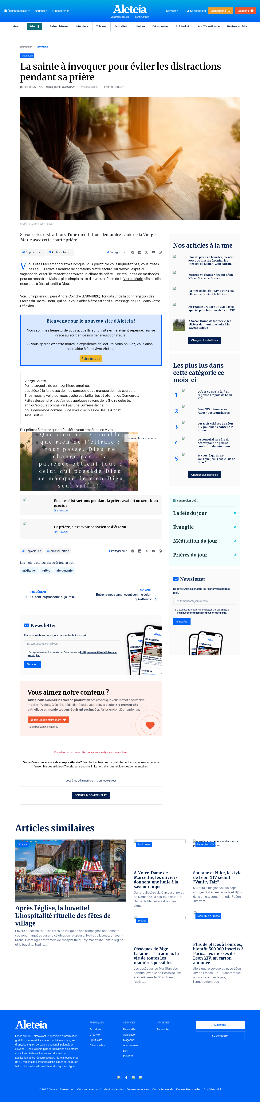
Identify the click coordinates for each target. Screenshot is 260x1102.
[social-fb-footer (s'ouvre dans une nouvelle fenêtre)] (126, 1078)
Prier (32, 26)
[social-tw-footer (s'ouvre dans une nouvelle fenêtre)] (133, 1078)
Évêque (142, 920)
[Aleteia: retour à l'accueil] (130, 8)
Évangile (183, 527)
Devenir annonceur (138, 1089)
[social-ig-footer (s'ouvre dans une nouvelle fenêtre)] (141, 1078)
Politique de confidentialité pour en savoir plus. (202, 612)
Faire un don (91, 359)
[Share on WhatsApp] (160, 252)
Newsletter (129, 1029)
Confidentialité (212, 1089)
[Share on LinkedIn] (139, 252)
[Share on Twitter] (146, 252)
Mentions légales (114, 1089)
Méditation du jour (195, 541)
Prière (46, 570)
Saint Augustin (142, 16)
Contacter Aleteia (162, 1089)
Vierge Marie (133, 279)
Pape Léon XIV (205, 844)
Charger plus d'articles (204, 340)
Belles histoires (59, 26)
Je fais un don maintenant (45, 720)
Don (125, 1050)
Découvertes (160, 26)
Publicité (128, 1056)
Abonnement (131, 1045)
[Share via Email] (153, 252)
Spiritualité (182, 26)
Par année (163, 1029)
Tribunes (101, 26)
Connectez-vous (106, 780)
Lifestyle (140, 26)
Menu (16, 26)
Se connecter (198, 11)
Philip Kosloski (89, 87)
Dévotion (42, 47)
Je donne (243, 11)
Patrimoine (144, 844)
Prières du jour (190, 555)
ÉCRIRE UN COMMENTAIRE (91, 795)
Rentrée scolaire (237, 26)
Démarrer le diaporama (140, 438)
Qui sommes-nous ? (89, 1089)
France (23, 844)
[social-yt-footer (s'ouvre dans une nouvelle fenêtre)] (119, 1078)
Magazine (128, 1040)
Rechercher (62, 11)
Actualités (120, 26)
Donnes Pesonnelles (188, 1089)
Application (129, 1034)
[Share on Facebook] (132, 252)
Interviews (82, 26)
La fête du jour (190, 513)
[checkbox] (25, 653)
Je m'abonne (218, 11)
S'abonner (220, 1024)
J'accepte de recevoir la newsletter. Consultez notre (72, 654)
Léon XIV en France (208, 26)
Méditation (29, 570)
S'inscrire (32, 664)
